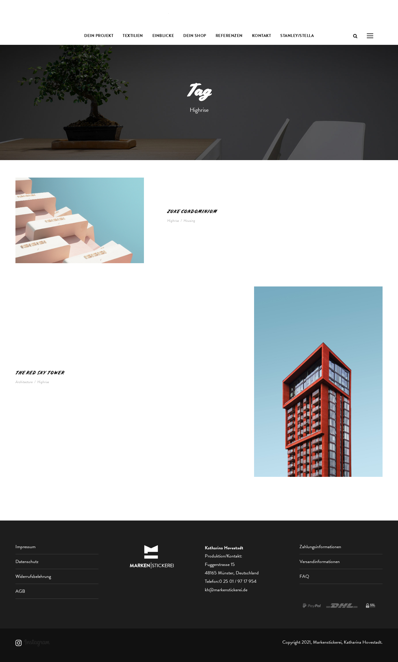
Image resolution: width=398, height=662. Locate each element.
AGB (20, 591)
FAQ (304, 576)
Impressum (25, 546)
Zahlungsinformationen (320, 546)
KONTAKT (261, 36)
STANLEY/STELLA (297, 36)
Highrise (173, 221)
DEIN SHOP (194, 36)
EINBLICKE (163, 36)
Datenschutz (26, 561)
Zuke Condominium (192, 211)
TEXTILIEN (133, 36)
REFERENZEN (229, 36)
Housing (189, 221)
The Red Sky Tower (39, 373)
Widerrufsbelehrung (33, 576)
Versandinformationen (320, 561)
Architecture (24, 382)
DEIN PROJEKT (98, 36)
